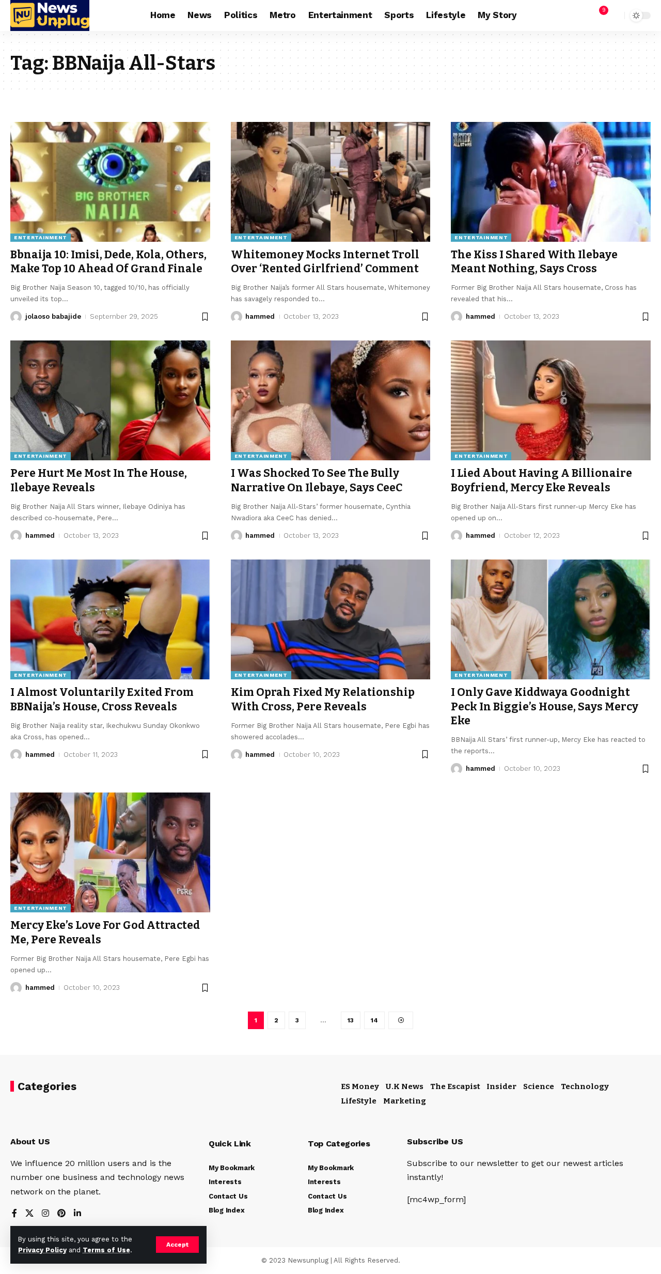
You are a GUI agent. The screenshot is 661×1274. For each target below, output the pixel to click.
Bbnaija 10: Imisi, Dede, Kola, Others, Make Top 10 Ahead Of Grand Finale (108, 261)
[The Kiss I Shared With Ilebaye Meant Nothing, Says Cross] (551, 182)
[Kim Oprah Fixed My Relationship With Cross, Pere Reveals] (331, 619)
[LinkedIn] (77, 1213)
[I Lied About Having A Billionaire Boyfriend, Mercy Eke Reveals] (551, 400)
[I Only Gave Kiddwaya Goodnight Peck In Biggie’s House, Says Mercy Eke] (551, 619)
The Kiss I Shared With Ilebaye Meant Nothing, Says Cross (534, 261)
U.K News (404, 1086)
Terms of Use (106, 1250)
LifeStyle (358, 1101)
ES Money (360, 1086)
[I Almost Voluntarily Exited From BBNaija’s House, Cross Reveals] (110, 619)
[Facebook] (14, 1213)
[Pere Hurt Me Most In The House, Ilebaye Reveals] (110, 400)
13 (351, 1020)
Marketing (404, 1101)
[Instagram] (45, 1213)
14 (374, 1020)
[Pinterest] (61, 1213)
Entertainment (40, 237)
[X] (29, 1213)
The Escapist (455, 1086)
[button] (177, 1244)
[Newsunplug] (49, 15)
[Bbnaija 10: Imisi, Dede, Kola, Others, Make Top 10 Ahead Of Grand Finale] (110, 182)
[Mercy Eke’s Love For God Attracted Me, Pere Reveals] (110, 852)
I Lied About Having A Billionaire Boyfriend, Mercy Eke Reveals (541, 480)
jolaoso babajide (53, 316)
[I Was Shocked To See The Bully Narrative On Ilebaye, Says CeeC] (331, 400)
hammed (260, 316)
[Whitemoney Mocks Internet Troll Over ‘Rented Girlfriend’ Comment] (331, 182)
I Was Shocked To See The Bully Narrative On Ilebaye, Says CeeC (316, 480)
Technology (585, 1086)
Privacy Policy (42, 1250)
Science (538, 1086)
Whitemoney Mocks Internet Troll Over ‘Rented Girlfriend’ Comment (325, 261)
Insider (501, 1086)
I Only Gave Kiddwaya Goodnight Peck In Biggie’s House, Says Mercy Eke (544, 706)
